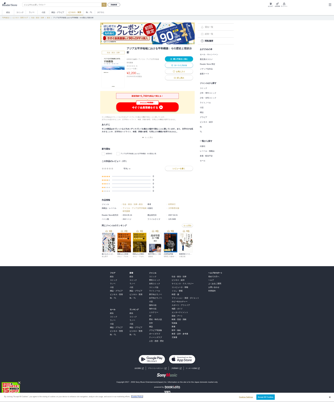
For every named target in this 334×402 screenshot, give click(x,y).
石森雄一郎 (173, 256)
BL (201, 127)
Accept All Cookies (265, 397)
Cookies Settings (246, 397)
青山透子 (105, 256)
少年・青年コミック (208, 93)
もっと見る (149, 137)
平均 (125, 169)
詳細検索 (114, 5)
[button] (193, 368)
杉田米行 (109, 154)
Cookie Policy (137, 397)
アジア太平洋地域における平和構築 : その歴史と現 (138, 154)
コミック (203, 88)
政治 (48, 18)
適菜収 (150, 256)
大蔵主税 (182, 256)
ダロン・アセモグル (124, 256)
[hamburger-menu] (330, 5)
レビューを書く (132, 68)
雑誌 (202, 112)
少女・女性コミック (208, 98)
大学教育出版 (173, 208)
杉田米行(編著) (132, 59)
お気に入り (180, 71)
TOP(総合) (5, 18)
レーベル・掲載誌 (207, 151)
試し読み (180, 78)
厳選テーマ (204, 74)
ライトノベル (205, 103)
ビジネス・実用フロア (20, 18)
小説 (202, 107)
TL (201, 132)
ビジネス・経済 (206, 122)
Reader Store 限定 (207, 64)
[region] (167, 397)
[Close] (330, 397)
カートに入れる (180, 65)
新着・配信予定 (206, 156)
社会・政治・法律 (37, 18)
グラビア (203, 117)
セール (202, 161)
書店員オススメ (206, 59)
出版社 (202, 146)
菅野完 (166, 256)
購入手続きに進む (180, 59)
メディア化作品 (206, 69)
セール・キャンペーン (209, 54)
